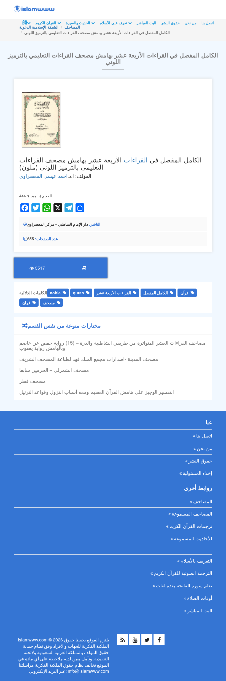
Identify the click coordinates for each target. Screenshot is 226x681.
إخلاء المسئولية (197, 472)
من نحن (191, 22)
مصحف (49, 302)
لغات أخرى (26, 23)
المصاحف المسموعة (192, 513)
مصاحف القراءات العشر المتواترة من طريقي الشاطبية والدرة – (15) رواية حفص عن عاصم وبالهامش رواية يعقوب (112, 345)
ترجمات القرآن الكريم (191, 525)
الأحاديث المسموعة (193, 538)
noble (55, 292)
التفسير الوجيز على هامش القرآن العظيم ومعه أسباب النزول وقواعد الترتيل (96, 391)
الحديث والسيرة (78, 22)
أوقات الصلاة (199, 597)
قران (26, 302)
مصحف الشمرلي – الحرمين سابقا (54, 369)
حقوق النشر (170, 22)
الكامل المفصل (155, 292)
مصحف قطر (32, 380)
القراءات (136, 159)
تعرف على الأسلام (114, 22)
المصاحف (202, 501)
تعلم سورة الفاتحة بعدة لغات (184, 585)
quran (78, 292)
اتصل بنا (207, 22)
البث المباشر (146, 22)
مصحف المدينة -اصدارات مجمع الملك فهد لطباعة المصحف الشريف (88, 358)
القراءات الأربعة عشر (113, 292)
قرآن (185, 292)
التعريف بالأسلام (196, 560)
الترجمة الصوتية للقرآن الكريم (183, 572)
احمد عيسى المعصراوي (43, 175)
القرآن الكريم (46, 22)
